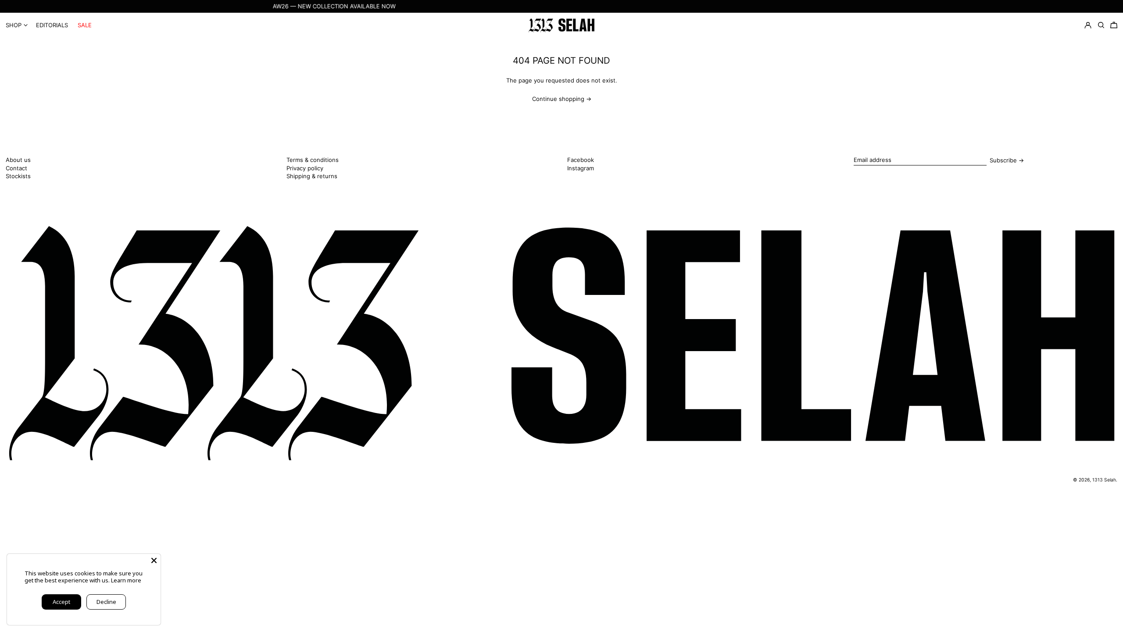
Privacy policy (304, 168)
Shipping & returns (311, 176)
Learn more (126, 580)
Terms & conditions (312, 159)
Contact (16, 168)
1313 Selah (1104, 480)
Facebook (580, 160)
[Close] (154, 560)
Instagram (580, 168)
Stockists (18, 176)
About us (18, 159)
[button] (1113, 25)
